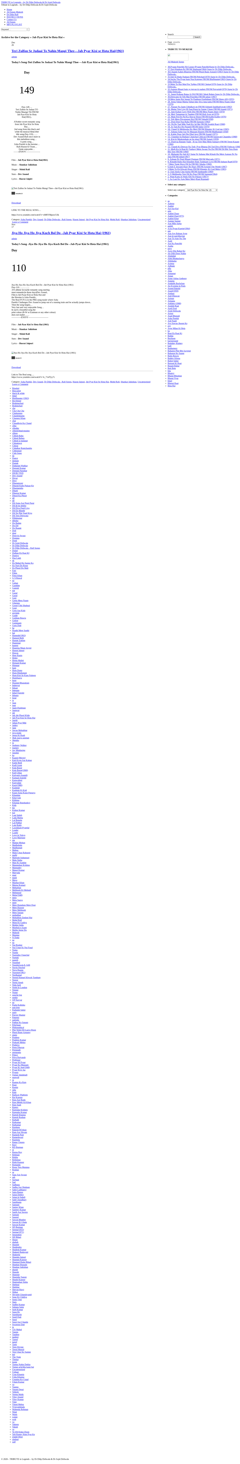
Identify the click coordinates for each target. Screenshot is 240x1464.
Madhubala (17, 845)
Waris (14, 1414)
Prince (15, 1055)
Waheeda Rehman (20, 1409)
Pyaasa (15, 1072)
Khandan (16, 795)
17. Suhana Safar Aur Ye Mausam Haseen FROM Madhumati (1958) (198, 132)
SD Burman (17, 1227)
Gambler (16, 585)
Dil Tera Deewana (20, 515)
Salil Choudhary (19, 1200)
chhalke (15, 428)
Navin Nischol (18, 967)
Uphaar (15, 1372)
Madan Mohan (18, 843)
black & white (18, 393)
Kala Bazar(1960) (20, 770)
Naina (15, 950)
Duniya (15, 555)
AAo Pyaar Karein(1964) (179, 228)
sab (13, 1177)
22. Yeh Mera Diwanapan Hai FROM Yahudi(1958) (190, 119)
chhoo (15, 433)
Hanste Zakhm (18, 640)
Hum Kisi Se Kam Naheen (24, 675)
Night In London (19, 987)
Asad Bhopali (174, 316)
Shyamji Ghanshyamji (22, 1294)
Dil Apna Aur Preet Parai (23, 503)
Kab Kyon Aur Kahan (22, 760)
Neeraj (15, 980)
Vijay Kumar (18, 1399)
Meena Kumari (18, 885)
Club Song (17, 453)
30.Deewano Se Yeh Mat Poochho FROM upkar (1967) (192, 97)
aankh (170, 226)
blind (14, 396)
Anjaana (171, 301)
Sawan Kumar (18, 1224)
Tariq (14, 1344)
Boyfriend (16, 401)
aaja (169, 211)
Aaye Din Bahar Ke (176, 251)
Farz (14, 570)
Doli (14, 530)
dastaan (15, 461)
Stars (14, 1302)
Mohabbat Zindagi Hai (22, 917)
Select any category (176, 190)
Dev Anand (38, 219)
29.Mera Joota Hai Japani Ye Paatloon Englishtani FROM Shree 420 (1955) (201, 99)
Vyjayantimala (18, 1407)
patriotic (15, 1020)
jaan (14, 705)
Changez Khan (18, 418)
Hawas (15, 653)
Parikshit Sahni (18, 1010)
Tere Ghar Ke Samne (21, 1352)
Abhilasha (172, 261)
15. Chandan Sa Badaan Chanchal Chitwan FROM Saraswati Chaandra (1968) (202, 137)
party (14, 1012)
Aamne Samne (174, 221)
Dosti (14, 540)
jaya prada (16, 733)
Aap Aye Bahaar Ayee (177, 233)
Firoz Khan (17, 575)
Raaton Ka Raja (19, 1082)
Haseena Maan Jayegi (21, 648)
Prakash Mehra (18, 1042)
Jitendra (15, 740)
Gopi (14, 608)
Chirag (15, 446)
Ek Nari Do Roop (20, 565)
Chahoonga (17, 413)
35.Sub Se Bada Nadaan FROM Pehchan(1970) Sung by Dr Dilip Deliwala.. (201, 77)
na (13, 940)
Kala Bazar (17, 768)
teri (13, 1354)
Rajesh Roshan (18, 1117)
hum (14, 668)
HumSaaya (17, 678)
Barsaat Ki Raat (175, 363)
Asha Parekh (26, 219)
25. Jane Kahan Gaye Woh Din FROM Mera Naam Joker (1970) (196, 112)
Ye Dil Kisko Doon (20, 1432)
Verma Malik (18, 1394)
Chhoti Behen (18, 438)
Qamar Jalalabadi (19, 1075)
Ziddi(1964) (17, 1437)
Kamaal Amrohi (19, 778)
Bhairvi (171, 373)
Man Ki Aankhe (19, 862)
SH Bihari (16, 1237)
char (14, 421)
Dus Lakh (16, 558)
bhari (170, 381)
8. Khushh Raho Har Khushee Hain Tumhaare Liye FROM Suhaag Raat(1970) (203, 161)
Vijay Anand (17, 1397)
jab (13, 713)
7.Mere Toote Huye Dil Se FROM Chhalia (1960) (190, 164)
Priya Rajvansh (19, 1057)
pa (13, 1002)
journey (15, 748)
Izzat (14, 698)
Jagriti (15, 720)
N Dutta (15, 937)
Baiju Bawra (173, 356)
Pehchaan (16, 1025)
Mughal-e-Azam (19, 927)
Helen (15, 658)
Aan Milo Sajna (175, 223)
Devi (14, 480)
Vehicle (15, 1392)
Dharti (15, 490)
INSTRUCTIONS (15, 17)
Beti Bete (172, 368)
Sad (14, 1182)
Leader (15, 830)
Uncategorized (144, 219)
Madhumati (17, 847)
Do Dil (15, 525)
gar (13, 590)
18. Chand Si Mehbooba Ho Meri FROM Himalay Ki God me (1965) (198, 129)
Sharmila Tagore (19, 1277)
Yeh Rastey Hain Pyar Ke (23, 1434)
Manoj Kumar (18, 870)
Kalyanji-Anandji (20, 775)
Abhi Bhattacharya (176, 258)
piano (14, 1035)
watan (15, 1417)
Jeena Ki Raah (18, 735)
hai (13, 633)
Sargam (15, 1215)
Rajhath (15, 1120)
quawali (15, 1077)
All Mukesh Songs (176, 62)
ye (13, 1429)
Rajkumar (16, 1122)
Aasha (170, 246)
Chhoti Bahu (17, 436)
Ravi (14, 1145)
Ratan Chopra (18, 1142)
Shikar (15, 1292)
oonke (15, 997)
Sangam (15, 1205)
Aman (170, 276)
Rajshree (16, 1127)
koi (13, 813)
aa (169, 201)
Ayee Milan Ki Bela (176, 328)
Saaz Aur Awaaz (19, 1175)
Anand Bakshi (174, 288)
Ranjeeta (16, 1140)
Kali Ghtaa (17, 773)
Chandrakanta (18, 416)
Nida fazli (16, 985)
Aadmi (171, 206)
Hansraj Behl (18, 638)
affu (169, 268)
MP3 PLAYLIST (14, 24)
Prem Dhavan (18, 1047)
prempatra (16, 1052)
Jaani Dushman (19, 708)
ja (13, 700)
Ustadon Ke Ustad (20, 1379)
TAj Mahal (17, 1329)
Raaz (14, 1085)
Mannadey (17, 867)
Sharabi (15, 1272)
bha (169, 371)
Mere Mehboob (19, 910)
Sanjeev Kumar (19, 1210)
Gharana (16, 603)
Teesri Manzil (18, 1349)
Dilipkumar (17, 518)
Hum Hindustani (19, 673)
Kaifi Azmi (17, 765)
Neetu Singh (17, 982)
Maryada (16, 872)
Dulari (15, 550)
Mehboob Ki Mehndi (21, 890)
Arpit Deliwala (174, 311)
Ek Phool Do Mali (20, 568)
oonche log (17, 995)
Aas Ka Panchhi (175, 243)
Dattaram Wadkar (20, 466)
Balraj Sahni (173, 361)
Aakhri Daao (173, 213)
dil (13, 498)
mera (14, 897)
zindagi (15, 1439)
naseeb (15, 960)
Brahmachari (17, 403)
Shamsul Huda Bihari (21, 1262)
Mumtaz (15, 935)
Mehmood (16, 892)
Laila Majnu (17, 818)
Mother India (18, 925)
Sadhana (16, 1185)
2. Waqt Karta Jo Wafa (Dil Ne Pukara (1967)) (188, 176)
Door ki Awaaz (19, 535)
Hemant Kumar (19, 663)
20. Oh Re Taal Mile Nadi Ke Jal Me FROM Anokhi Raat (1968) (196, 124)
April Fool (172, 308)
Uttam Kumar (18, 1382)
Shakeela (16, 1254)
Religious (16, 1160)
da (13, 456)
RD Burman (17, 1147)
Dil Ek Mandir (18, 510)
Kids (14, 805)
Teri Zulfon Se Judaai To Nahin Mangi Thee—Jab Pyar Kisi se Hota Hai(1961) (68, 51)
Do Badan (16, 523)
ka (13, 755)
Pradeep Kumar (19, 1040)
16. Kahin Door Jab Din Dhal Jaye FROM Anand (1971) (193, 134)
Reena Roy (17, 1152)
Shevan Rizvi (18, 1289)
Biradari (15, 388)
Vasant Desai (18, 1389)
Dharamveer (17, 483)
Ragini (15, 1087)
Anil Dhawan (174, 296)
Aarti (170, 241)
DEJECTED (17, 473)
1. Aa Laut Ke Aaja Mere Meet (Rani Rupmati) (188, 179)
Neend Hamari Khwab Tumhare (26, 977)
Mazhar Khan (18, 882)
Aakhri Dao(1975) (176, 216)
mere (14, 902)
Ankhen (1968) (174, 303)
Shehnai (15, 1284)
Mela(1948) (17, 895)
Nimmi (15, 990)
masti (14, 877)
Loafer (15, 833)
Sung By (16, 1312)
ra (13, 1080)
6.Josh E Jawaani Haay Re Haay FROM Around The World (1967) (197, 166)
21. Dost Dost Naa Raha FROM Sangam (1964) (189, 122)
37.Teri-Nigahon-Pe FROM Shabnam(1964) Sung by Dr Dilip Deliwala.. (200, 69)
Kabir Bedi (17, 763)
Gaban (15, 583)
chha (14, 426)
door (14, 533)
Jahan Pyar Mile (19, 723)
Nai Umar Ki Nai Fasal (22, 947)
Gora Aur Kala (18, 610)
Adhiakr (171, 266)
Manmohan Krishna (21, 865)
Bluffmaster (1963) (20, 398)
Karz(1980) (17, 785)
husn (14, 680)
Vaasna (15, 1387)
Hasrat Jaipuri (79, 219)
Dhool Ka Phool (19, 495)
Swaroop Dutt (18, 1324)
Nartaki (15, 957)
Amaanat (172, 273)
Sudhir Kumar (18, 1304)
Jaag (14, 703)
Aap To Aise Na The (177, 238)
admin (14, 57)
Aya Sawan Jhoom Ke (177, 323)
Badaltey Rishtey (175, 343)
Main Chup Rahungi (21, 852)
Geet (14, 598)
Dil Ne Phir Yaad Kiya (22, 513)
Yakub (15, 1427)
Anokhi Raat (173, 306)
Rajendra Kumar (19, 1112)
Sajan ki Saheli (18, 1197)
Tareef (15, 1339)
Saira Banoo (17, 1192)
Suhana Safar (18, 1307)
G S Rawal (17, 578)
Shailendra (17, 1247)
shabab (15, 1242)
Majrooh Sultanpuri (20, 857)
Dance (15, 458)
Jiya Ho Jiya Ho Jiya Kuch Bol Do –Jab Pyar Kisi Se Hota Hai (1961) (61, 233)
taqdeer (15, 1337)
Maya (14, 880)
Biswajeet (16, 391)
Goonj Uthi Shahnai (21, 605)
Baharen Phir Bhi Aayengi (179, 351)
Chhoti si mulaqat (20, 441)
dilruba (15, 520)
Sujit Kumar (17, 1309)
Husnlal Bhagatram (20, 683)
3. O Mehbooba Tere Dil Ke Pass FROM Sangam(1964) (192, 174)
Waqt (14, 1412)
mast (14, 875)
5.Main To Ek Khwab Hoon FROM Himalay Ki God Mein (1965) (197, 169)
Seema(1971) (18, 1232)
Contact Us (12, 19)
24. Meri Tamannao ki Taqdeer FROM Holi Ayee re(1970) (193, 114)
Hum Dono (17, 670)
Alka (170, 271)
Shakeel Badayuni (20, 1252)
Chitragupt (17, 451)
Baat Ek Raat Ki (175, 333)
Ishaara (15, 695)
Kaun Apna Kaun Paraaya (23, 793)
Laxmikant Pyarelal (20, 828)
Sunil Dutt (16, 1317)
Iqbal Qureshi (18, 693)
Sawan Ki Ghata (19, 1222)
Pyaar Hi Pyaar (19, 1062)
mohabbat (16, 915)
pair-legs (16, 1007)
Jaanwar (15, 710)
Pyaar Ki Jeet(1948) (21, 1067)
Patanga (15, 1017)
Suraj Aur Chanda (20, 1322)
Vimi (14, 1402)
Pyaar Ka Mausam (20, 1065)
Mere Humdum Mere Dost (24, 905)
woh (14, 1419)
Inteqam (15, 690)
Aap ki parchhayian (176, 236)
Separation (17, 1234)
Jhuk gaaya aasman (20, 738)
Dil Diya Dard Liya (20, 508)
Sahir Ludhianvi (19, 1190)
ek (13, 560)
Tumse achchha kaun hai (23, 1367)
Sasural (15, 1217)
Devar (15, 478)
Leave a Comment (20, 222)
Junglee (15, 753)
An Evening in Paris (176, 286)
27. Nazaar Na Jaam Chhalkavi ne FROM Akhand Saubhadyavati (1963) (200, 107)
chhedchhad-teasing (21, 431)
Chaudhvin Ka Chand (22, 423)
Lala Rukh (17, 825)
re (13, 1150)
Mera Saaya (17, 900)
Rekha (15, 1157)
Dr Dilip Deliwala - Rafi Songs (58, 219)
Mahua (15, 850)
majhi (14, 855)
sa (13, 1172)
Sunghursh (17, 1314)
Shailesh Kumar (19, 1249)
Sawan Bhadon (19, 1219)
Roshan (15, 1170)
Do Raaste (16, 528)
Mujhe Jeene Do (19, 930)
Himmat (15, 665)
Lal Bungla (17, 820)
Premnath (16, 1050)
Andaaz (171, 293)
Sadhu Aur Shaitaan (21, 1187)
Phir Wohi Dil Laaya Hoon (24, 1030)
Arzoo (170, 313)
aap (169, 231)
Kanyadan (16, 783)
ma (13, 840)
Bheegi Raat (173, 383)
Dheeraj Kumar (19, 493)
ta (13, 1327)
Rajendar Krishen (20, 1110)
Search (171, 34)
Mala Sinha (17, 860)
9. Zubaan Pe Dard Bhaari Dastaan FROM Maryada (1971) (194, 159)
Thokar (15, 1359)
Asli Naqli (172, 321)
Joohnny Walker (19, 745)
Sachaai (15, 1180)
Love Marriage (18, 838)
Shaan (15, 1239)
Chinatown (17, 443)
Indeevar (16, 685)
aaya (170, 248)
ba (169, 331)
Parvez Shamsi (18, 1015)
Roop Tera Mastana (20, 1167)
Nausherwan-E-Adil (21, 965)
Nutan (15, 992)
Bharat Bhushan (175, 376)
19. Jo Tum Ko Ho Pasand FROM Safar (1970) (188, 127)
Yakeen (15, 1424)
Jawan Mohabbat (19, 730)
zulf (14, 1442)
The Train (16, 1357)
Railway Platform (20, 1095)
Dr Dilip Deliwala (20, 545)
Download (16, 203)
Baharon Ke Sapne (176, 353)
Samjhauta (16, 1202)
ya (13, 1422)
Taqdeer (15, 1334)
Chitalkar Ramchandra (22, 448)
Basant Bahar (173, 366)
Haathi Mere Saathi (20, 630)
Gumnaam (16, 623)
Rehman (16, 1155)
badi (169, 346)
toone (14, 1362)
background (173, 341)
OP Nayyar (17, 1000)
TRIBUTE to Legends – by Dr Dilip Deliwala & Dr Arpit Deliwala (30, 2)
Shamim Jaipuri (19, 1257)
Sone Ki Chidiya (19, 1297)
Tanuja (15, 1332)
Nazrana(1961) (18, 972)
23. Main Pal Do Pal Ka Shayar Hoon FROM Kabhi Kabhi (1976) (197, 117)
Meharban (16, 887)
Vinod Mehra (18, 1404)
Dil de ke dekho (19, 505)
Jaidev (15, 725)
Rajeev (15, 1107)
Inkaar (15, 688)
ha (13, 628)
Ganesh (15, 588)
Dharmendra (17, 488)
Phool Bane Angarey (21, 1032)
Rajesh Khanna (19, 1115)
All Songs (11, 22)
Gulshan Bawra (19, 618)
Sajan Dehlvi (18, 1195)
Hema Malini (18, 660)
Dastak (15, 463)
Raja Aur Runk (19, 1100)
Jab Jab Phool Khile (21, 715)
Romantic (16, 1165)
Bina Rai (171, 386)
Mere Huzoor (18, 907)
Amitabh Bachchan (176, 283)
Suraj (14, 1319)
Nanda (15, 952)
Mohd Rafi (115, 219)
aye (169, 326)
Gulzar (15, 620)
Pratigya (15, 1045)
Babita (170, 336)
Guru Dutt (16, 625)
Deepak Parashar (19, 471)
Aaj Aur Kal (173, 208)
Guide (15, 615)
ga (13, 580)
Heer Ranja (17, 655)
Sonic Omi (17, 1299)
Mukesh (15, 932)
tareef (14, 1342)
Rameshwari (17, 1137)
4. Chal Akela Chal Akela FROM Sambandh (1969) (190, 171)
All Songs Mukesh (15, 12)
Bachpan (171, 338)
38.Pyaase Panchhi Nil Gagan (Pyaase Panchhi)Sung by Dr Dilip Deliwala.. (201, 67)
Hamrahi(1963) (19, 635)
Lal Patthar (17, 823)
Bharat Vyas (173, 378)
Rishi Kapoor (18, 1162)
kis (13, 808)
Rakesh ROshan (19, 1130)
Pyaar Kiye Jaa (18, 1070)
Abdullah (172, 256)
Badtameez (172, 348)
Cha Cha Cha (18, 411)
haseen (15, 645)
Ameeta (171, 281)
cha (13, 408)
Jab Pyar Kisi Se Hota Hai (97, 219)
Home (9, 9)
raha (14, 1090)
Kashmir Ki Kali (19, 790)
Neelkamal (17, 975)
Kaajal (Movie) (19, 758)
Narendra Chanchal (20, 955)
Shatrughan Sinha (20, 1282)
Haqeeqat (16, 643)
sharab (15, 1269)
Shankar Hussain (19, 1264)
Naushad (16, 962)
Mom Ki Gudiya (19, 922)
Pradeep (15, 1037)
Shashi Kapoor (18, 1279)
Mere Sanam (17, 912)
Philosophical (18, 1027)
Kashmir (16, 788)
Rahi (14, 1092)
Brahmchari (17, 406)
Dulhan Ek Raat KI (20, 553)
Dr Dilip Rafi (12, 14)
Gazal (14, 593)
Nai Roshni (17, 945)
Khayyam (16, 798)
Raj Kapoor (17, 1097)
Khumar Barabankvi (21, 803)
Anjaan (171, 298)
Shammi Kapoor (19, 1259)
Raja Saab (16, 1105)
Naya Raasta (17, 970)
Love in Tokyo (18, 835)
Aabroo (171, 203)
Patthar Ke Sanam (20, 1022)
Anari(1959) (173, 291)
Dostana (15, 538)
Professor (16, 1060)
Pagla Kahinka (18, 1005)
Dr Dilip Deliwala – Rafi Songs (26, 548)
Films (14, 573)
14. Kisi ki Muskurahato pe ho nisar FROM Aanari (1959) (193, 139)
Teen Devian (17, 1347)
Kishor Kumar (18, 810)
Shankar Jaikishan (129, 219)
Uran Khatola (18, 1374)
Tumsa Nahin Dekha (21, 1364)
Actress (171, 263)
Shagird (15, 1244)
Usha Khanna (18, 1377)
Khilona (15, 800)
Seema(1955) (18, 1229)
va (13, 1384)
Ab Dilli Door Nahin (177, 253)
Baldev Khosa (174, 358)
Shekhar (15, 1287)
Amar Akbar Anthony (177, 278)
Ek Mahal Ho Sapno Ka (22, 563)
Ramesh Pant (18, 1135)
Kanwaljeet (17, 780)
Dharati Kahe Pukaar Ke (23, 485)
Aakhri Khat (173, 218)
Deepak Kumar (19, 468)
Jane (14, 728)
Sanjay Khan (18, 1207)
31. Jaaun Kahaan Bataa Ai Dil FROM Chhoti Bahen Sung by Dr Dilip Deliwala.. (204, 94)
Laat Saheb (17, 815)
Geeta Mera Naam (20, 600)
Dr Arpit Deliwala (20, 543)
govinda (15, 613)
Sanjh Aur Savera (20, 1212)
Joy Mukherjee (18, 750)
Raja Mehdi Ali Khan (21, 1102)
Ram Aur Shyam (19, 1132)
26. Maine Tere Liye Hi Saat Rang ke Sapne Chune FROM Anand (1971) (200, 109)
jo (13, 743)
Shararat (15, 1274)
